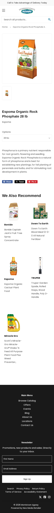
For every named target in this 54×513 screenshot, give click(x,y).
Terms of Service (13, 491)
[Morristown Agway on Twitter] (40, 497)
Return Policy (38, 488)
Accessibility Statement (35, 491)
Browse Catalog (27, 400)
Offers (27, 404)
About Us (27, 417)
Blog (27, 413)
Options (6, 132)
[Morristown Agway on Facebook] (45, 497)
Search (10, 488)
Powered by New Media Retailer (26, 508)
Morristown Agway (29, 504)
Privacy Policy (23, 488)
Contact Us (27, 425)
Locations (27, 421)
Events (27, 408)
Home (5, 27)
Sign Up (27, 479)
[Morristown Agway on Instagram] (49, 497)
